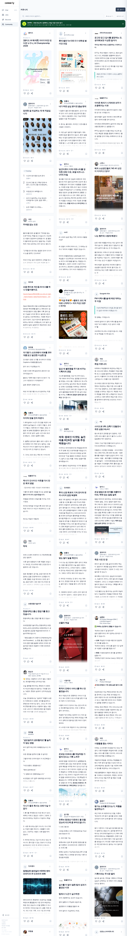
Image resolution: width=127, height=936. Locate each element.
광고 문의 (4, 927)
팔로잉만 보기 (120, 16)
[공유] (31, 93)
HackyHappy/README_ (31, 294)
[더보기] (49, 33)
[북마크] (50, 93)
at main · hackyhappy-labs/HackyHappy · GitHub (37, 296)
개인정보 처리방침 (6, 925)
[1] (24, 465)
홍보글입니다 (26, 37)
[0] (24, 93)
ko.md (42, 294)
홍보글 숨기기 (109, 16)
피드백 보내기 (5, 920)
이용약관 (4, 923)
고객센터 (4, 922)
